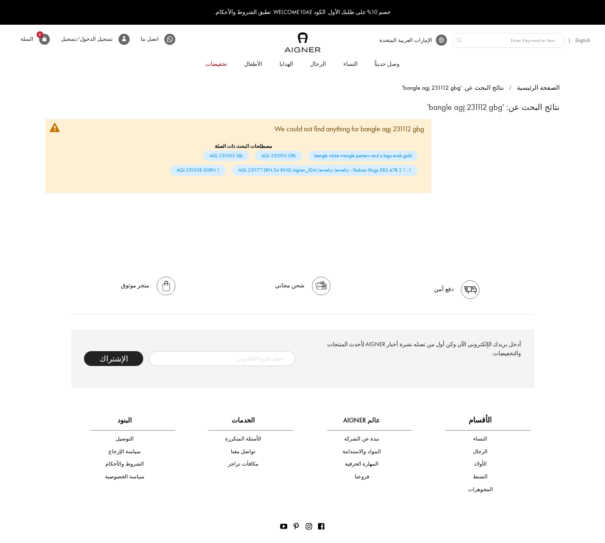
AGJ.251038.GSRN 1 (198, 170)
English (582, 40)
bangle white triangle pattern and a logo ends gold (363, 155)
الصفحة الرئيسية (538, 87)
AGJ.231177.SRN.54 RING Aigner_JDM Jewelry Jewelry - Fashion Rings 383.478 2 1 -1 (325, 170)
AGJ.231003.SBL (226, 155)
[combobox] (509, 40)
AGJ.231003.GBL (278, 155)
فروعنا (362, 476)
